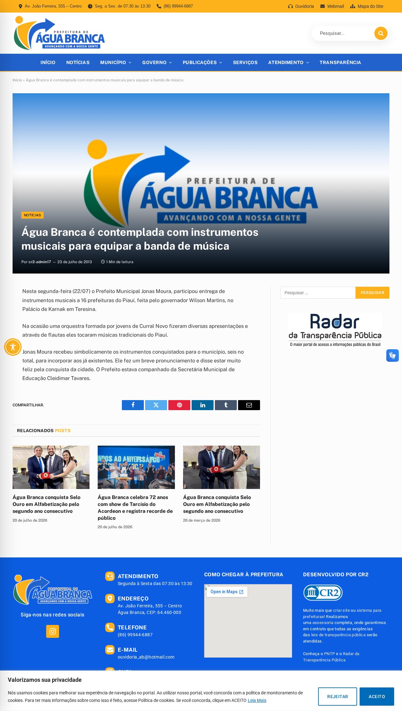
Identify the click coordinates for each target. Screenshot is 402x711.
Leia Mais (257, 700)
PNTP (329, 653)
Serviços (245, 62)
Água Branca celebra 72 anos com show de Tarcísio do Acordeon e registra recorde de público (135, 507)
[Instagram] (52, 631)
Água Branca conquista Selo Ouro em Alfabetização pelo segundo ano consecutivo (46, 504)
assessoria (323, 622)
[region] (201, 690)
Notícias (78, 62)
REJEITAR (337, 696)
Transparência (340, 62)
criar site (341, 610)
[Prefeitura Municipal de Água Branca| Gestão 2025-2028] (59, 33)
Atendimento (285, 62)
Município (113, 62)
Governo (154, 62)
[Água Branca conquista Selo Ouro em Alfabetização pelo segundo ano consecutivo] (51, 467)
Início (48, 62)
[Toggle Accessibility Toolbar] (13, 347)
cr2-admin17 (40, 262)
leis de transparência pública (338, 634)
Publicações (200, 62)
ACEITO (377, 696)
